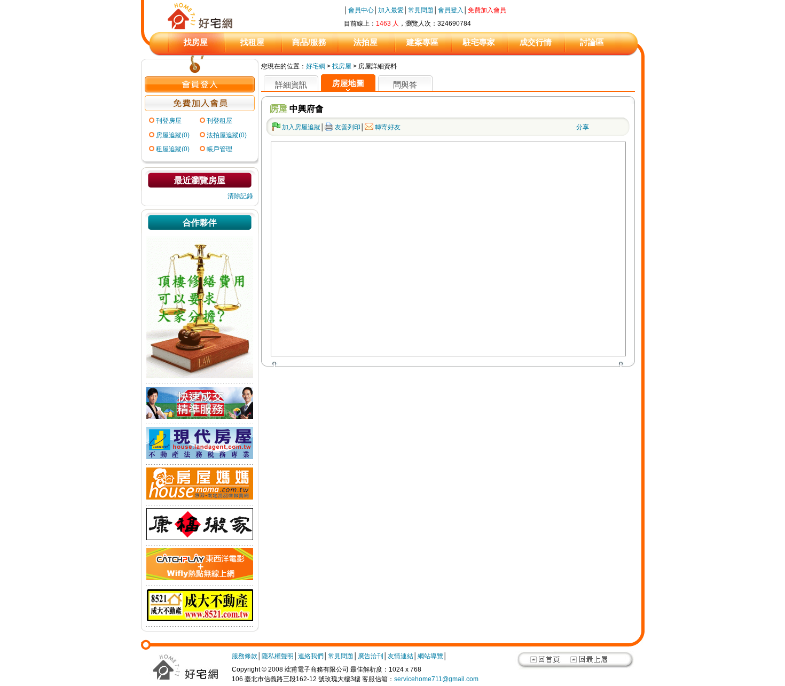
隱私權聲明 (278, 656)
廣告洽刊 (370, 656)
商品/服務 (309, 41)
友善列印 (347, 127)
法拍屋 (366, 41)
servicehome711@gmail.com (436, 679)
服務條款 (244, 656)
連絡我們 (311, 656)
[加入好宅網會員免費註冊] (200, 109)
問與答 (405, 84)
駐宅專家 (479, 41)
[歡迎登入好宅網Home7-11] (200, 90)
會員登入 (451, 10)
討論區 (592, 41)
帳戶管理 (219, 149)
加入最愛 (391, 10)
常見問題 (421, 10)
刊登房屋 (169, 120)
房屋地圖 (348, 83)
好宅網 (315, 66)
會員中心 (361, 10)
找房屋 (196, 41)
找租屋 (252, 41)
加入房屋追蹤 (301, 127)
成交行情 (536, 41)
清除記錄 (240, 196)
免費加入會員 (487, 10)
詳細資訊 (291, 84)
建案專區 (422, 41)
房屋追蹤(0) (173, 135)
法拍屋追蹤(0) (227, 135)
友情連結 (400, 656)
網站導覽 (430, 656)
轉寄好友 (388, 127)
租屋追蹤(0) (173, 149)
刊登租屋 (219, 120)
